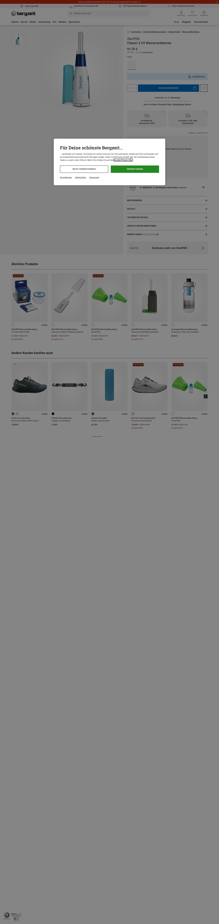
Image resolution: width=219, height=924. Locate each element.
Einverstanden (135, 169)
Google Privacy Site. (123, 160)
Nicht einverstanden (84, 169)
